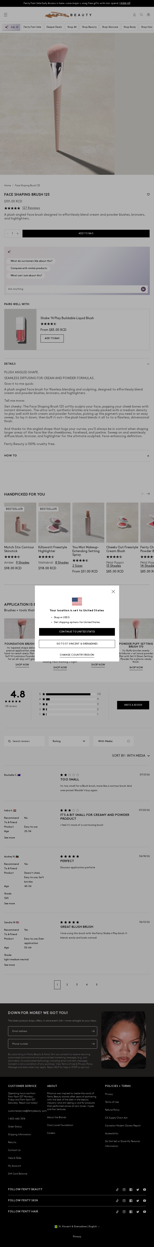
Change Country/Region (77, 655)
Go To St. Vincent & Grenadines (77, 644)
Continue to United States (77, 632)
